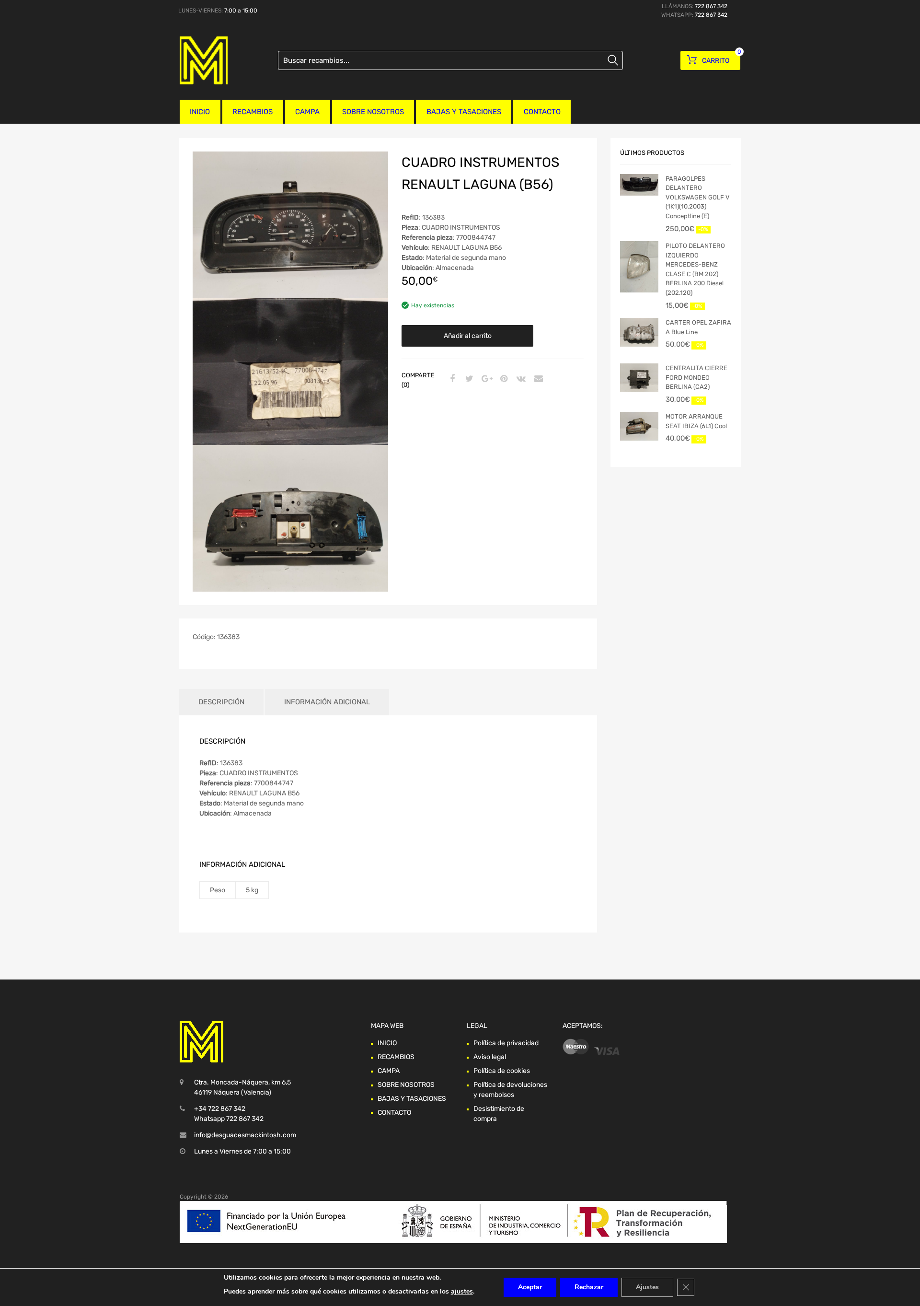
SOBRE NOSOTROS (373, 111)
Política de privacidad (506, 1043)
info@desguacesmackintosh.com (245, 1135)
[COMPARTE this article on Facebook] (451, 379)
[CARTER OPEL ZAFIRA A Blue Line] (639, 332)
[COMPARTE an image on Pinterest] (502, 379)
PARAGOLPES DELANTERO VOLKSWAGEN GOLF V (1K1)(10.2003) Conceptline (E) (698, 197)
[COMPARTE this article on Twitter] (468, 379)
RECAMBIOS (252, 111)
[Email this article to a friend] (537, 379)
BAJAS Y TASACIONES (463, 111)
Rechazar (589, 1287)
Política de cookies (501, 1071)
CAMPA (307, 111)
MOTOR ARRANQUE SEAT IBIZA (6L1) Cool (696, 421)
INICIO (200, 111)
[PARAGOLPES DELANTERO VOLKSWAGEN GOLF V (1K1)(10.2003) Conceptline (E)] (639, 185)
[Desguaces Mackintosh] (204, 60)
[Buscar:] (450, 60)
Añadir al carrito (468, 336)
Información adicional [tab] (327, 702)
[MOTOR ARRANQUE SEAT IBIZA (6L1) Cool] (639, 426)
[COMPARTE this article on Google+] (485, 379)
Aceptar (530, 1287)
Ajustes (647, 1287)
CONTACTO (542, 111)
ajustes (462, 1291)
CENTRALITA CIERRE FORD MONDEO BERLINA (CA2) (696, 377)
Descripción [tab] (221, 702)
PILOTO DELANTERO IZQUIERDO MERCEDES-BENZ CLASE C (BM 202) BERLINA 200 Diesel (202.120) (695, 269)
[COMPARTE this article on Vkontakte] (520, 379)
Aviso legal (489, 1057)
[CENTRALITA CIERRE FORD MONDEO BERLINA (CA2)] (639, 377)
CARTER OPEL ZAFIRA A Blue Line (698, 327)
